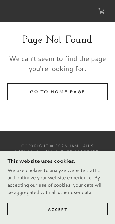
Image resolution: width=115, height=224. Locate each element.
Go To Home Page (57, 92)
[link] (101, 11)
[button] (13, 11)
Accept (57, 209)
